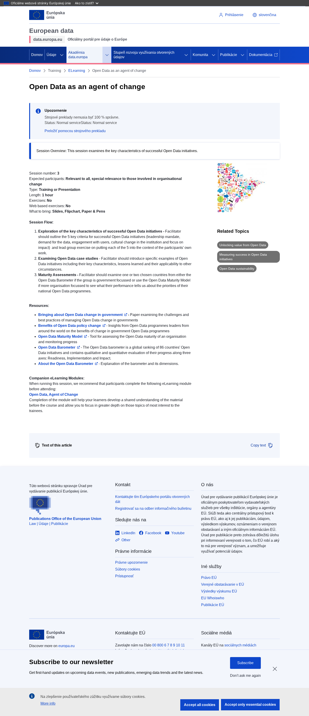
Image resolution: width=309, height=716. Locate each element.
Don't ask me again (245, 675)
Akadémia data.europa (78, 55)
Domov (37, 55)
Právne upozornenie (131, 562)
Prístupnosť (124, 576)
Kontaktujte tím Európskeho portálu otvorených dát (152, 499)
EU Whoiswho (212, 598)
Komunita (200, 55)
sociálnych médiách (240, 645)
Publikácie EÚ (212, 605)
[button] (264, 15)
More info (47, 703)
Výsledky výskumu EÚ (219, 591)
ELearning (76, 71)
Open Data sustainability (236, 268)
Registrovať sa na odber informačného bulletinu (153, 508)
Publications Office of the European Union (65, 519)
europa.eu (66, 646)
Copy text (258, 445)
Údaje (51, 55)
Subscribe (245, 663)
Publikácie (228, 55)
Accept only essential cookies (250, 704)
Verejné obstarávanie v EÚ (222, 584)
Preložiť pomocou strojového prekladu (75, 131)
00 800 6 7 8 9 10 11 (168, 645)
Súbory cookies (127, 569)
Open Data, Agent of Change (53, 394)
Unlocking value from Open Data (242, 245)
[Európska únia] (47, 15)
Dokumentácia (260, 55)
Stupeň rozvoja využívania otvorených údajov (144, 55)
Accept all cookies (199, 705)
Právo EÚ (209, 578)
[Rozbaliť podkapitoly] (61, 55)
